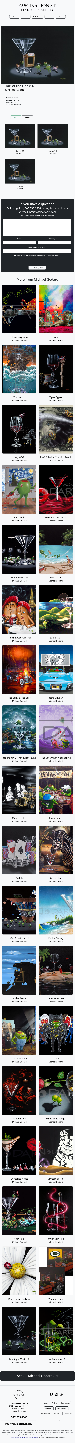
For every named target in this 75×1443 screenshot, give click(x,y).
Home (45, 1403)
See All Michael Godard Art (37, 1375)
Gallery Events (62, 1408)
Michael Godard (16, 89)
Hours (56, 1419)
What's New (45, 1414)
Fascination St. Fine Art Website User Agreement (24, 1437)
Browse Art (65, 1403)
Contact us (68, 1414)
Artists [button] (14, 17)
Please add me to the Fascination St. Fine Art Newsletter (37, 256)
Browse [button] (26, 17)
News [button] (60, 17)
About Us (48, 1408)
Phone (55, 239)
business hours (59, 208)
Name (19, 239)
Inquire (27, 117)
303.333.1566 (33, 208)
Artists (54, 1403)
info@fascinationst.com (42, 212)
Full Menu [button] (37, 17)
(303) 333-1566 (18, 1417)
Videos (56, 1414)
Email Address (37, 247)
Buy (15, 117)
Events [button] (49, 17)
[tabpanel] (37, 159)
